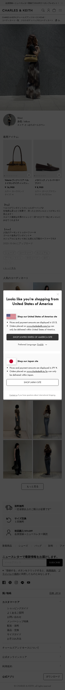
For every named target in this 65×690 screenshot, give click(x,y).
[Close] (58, 294)
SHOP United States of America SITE (32, 337)
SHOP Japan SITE (32, 382)
